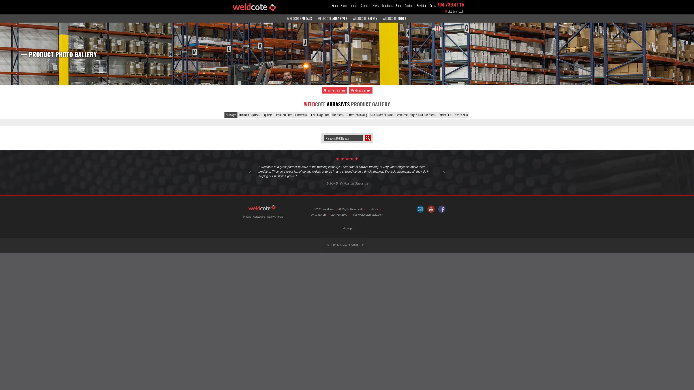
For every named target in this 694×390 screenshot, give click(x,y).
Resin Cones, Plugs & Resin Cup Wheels (416, 115)
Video (354, 6)
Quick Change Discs (319, 115)
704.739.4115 (450, 3)
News (376, 6)
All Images (231, 115)
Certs (433, 6)
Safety (271, 216)
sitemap (347, 228)
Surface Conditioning (357, 115)
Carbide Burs (445, 115)
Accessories (301, 115)
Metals (247, 216)
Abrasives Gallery (335, 90)
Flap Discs (267, 115)
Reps (399, 6)
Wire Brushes (461, 115)
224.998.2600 (339, 214)
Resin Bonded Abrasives (381, 115)
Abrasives (259, 216)
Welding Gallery (361, 90)
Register (421, 6)
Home (334, 6)
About (344, 6)
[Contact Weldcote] (420, 209)
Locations (387, 6)
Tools (280, 216)
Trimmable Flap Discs (249, 115)
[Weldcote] (431, 209)
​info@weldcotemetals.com (367, 214)
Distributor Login (455, 11)
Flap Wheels (338, 115)
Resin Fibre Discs (283, 115)
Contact (409, 6)
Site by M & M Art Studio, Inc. (347, 245)
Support (365, 6)
